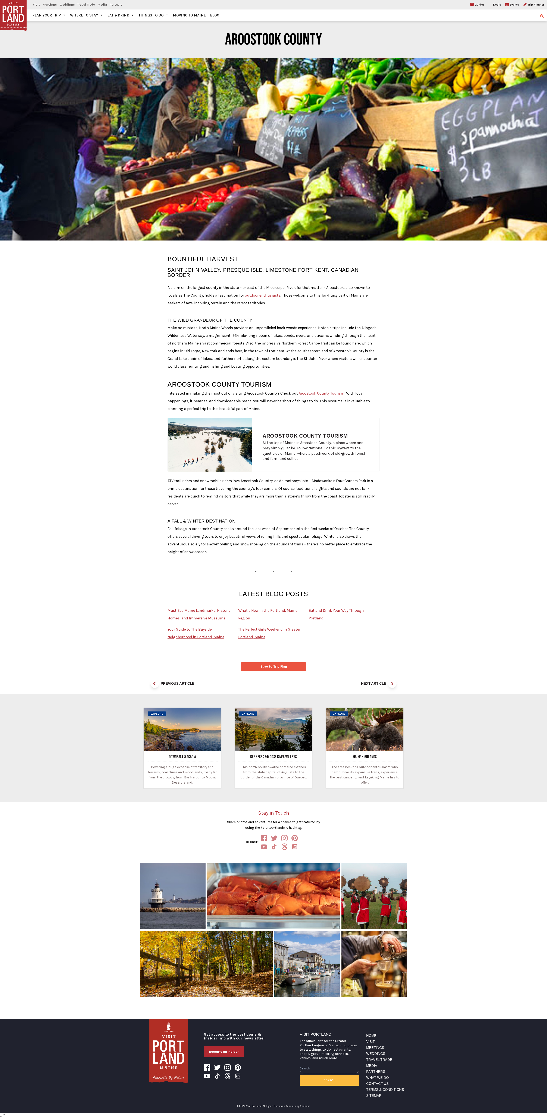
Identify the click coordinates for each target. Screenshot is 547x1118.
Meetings (50, 4)
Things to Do (151, 15)
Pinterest (294, 838)
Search (329, 1080)
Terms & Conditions (385, 1089)
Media (102, 4)
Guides (480, 4)
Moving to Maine (189, 15)
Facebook (264, 838)
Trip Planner (536, 4)
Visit (36, 4)
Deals (497, 4)
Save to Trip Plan (273, 666)
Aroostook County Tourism (321, 393)
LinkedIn (294, 846)
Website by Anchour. (298, 1106)
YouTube (264, 846)
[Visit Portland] (13, 10)
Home (371, 1036)
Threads (284, 846)
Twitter (274, 838)
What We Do (377, 1077)
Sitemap (373, 1095)
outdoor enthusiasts (262, 295)
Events (514, 4)
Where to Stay (84, 15)
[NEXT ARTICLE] (392, 683)
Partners (116, 4)
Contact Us (377, 1083)
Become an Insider (224, 1052)
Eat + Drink (118, 15)
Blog (214, 15)
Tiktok (274, 846)
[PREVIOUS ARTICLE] (154, 683)
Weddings (67, 4)
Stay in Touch (273, 813)
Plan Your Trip (46, 15)
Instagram (284, 838)
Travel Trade (86, 4)
